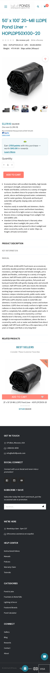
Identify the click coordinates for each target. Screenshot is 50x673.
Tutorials (7, 572)
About (6, 653)
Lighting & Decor (10, 602)
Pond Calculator (10, 613)
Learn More (9, 152)
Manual (5, 258)
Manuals (7, 556)
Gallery (7, 632)
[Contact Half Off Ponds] (44, 656)
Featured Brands (10, 607)
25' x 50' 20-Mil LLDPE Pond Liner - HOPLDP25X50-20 (25, 402)
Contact (7, 648)
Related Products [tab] (11, 338)
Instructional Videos (12, 551)
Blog (6, 637)
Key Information (10, 250)
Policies (7, 561)
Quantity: (7, 158)
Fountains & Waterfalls (13, 597)
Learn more (6, 135)
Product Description (12, 243)
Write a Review (37, 40)
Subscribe (43, 506)
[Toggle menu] (5, 6)
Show (25, 668)
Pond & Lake (9, 591)
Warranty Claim (10, 567)
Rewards (7, 642)
